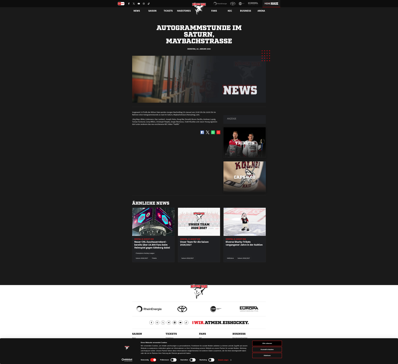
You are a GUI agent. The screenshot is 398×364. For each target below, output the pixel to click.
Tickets (168, 10)
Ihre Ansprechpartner (240, 338)
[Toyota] (232, 3)
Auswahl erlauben (267, 349)
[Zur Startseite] (199, 8)
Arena (261, 10)
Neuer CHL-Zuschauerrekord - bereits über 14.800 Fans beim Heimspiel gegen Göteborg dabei (152, 244)
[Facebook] (151, 322)
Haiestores (184, 10)
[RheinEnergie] (220, 3)
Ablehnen (267, 355)
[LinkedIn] (175, 322)
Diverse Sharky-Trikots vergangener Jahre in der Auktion (244, 243)
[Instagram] (157, 322)
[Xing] (169, 322)
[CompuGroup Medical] (242, 3)
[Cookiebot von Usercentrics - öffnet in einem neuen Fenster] (127, 360)
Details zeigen (223, 360)
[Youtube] (180, 322)
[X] (163, 322)
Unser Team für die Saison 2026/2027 (194, 243)
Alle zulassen (267, 343)
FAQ (200, 338)
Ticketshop (169, 338)
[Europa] (253, 3)
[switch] (174, 360)
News (134, 338)
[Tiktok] (186, 322)
